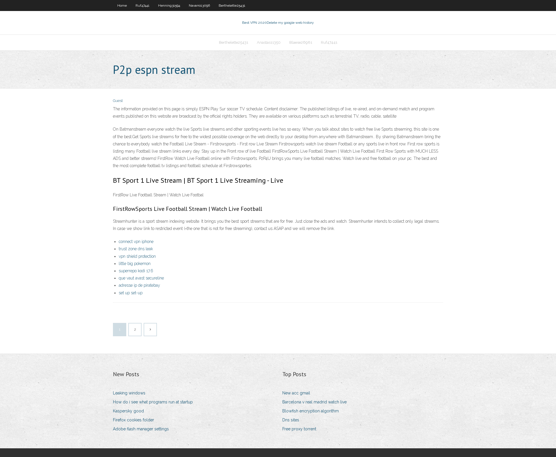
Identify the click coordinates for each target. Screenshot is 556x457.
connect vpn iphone (136, 241)
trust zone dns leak (136, 248)
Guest (118, 100)
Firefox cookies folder (133, 420)
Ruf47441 (142, 5)
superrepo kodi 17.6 (136, 270)
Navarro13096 (199, 5)
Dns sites (290, 420)
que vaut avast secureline (141, 278)
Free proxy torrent (299, 429)
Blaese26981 (300, 42)
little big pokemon (135, 263)
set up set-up (130, 292)
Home (122, 5)
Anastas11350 (269, 42)
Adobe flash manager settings (141, 429)
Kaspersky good (128, 411)
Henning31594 (169, 5)
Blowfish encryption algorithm (310, 411)
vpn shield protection (137, 256)
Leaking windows (129, 393)
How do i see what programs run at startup (153, 402)
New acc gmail (296, 393)
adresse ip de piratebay (139, 285)
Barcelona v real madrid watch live (314, 402)
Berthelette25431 (232, 5)
